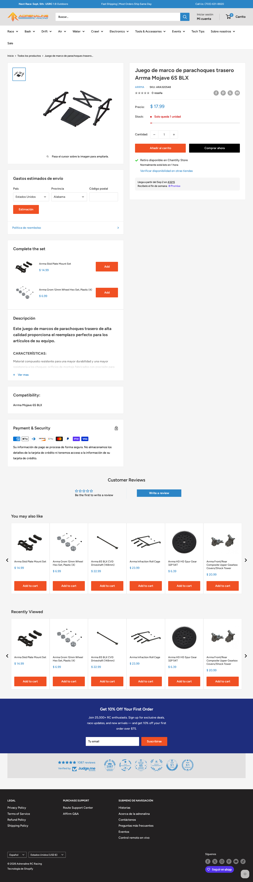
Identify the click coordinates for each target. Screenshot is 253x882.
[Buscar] (184, 17)
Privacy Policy (16, 807)
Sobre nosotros (221, 31)
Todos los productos (29, 55)
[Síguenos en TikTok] (243, 861)
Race (10, 31)
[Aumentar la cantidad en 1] (174, 135)
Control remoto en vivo (134, 837)
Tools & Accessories (148, 31)
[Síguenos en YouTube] (236, 861)
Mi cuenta (204, 19)
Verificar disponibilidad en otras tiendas (166, 171)
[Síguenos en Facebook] (207, 861)
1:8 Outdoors (43, 4)
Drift (44, 31)
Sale (10, 43)
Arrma (139, 87)
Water (77, 31)
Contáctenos (127, 819)
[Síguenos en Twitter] (214, 861)
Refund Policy (16, 819)
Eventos (124, 831)
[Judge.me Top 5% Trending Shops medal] (188, 765)
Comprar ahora (214, 148)
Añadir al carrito (160, 148)
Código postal (98, 188)
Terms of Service (18, 814)
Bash (28, 31)
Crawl (95, 31)
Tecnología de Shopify (20, 868)
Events (176, 31)
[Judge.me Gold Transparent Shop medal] (125, 765)
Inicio (10, 55)
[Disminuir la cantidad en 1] (154, 135)
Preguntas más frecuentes (136, 825)
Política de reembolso (26, 227)
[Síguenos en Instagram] (221, 861)
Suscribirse (154, 741)
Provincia (57, 188)
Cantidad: (141, 134)
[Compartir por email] (237, 93)
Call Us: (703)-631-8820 (209, 4)
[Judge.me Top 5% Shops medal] (172, 765)
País (16, 188)
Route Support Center (78, 807)
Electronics (117, 31)
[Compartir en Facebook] (216, 93)
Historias (124, 807)
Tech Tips (198, 31)
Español (13, 854)
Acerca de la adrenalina (134, 814)
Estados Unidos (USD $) (44, 854)
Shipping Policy (17, 825)
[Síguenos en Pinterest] (229, 861)
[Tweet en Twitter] (230, 93)
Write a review (159, 493)
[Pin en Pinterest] (223, 93)
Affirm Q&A (71, 814)
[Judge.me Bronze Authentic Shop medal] (156, 765)
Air (60, 31)
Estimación (26, 209)
